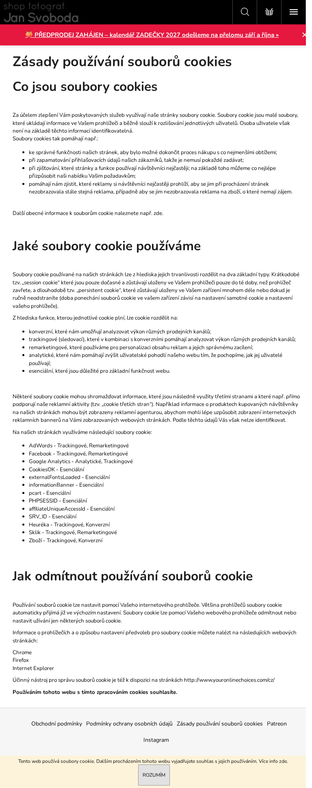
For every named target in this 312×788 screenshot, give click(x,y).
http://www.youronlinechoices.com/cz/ (229, 680)
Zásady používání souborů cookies (220, 724)
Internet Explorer (33, 668)
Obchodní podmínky (56, 724)
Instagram (156, 740)
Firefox (21, 660)
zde (283, 761)
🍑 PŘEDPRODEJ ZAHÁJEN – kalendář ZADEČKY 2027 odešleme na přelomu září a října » (152, 35)
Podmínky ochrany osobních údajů (129, 724)
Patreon (277, 724)
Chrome (22, 652)
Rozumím (154, 775)
